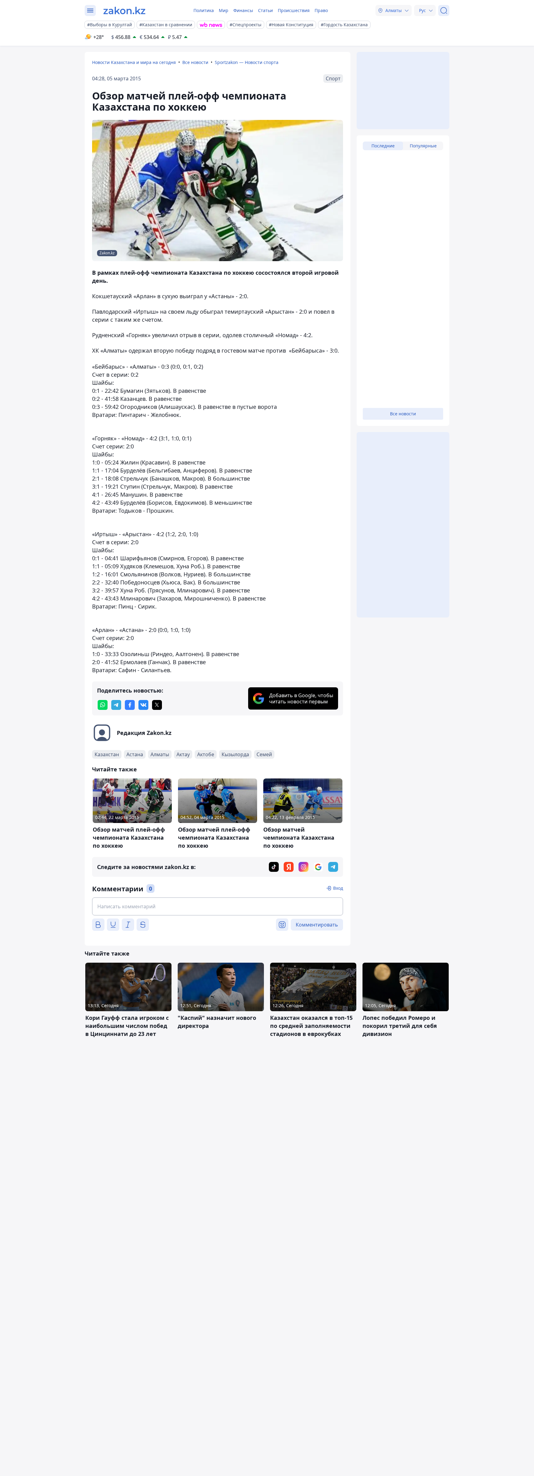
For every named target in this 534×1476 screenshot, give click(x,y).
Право (321, 10)
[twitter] (157, 704)
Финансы (243, 10)
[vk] (143, 704)
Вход (338, 888)
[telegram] (116, 704)
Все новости (195, 62)
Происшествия (294, 10)
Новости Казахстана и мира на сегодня (134, 62)
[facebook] (129, 704)
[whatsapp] (102, 704)
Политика (203, 10)
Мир (223, 10)
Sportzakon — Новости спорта (246, 62)
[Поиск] (443, 10)
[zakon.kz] (124, 10)
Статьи (265, 10)
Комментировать (317, 924)
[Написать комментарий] (217, 906)
